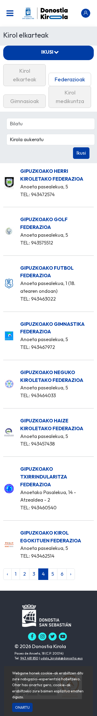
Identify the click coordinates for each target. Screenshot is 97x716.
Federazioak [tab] (69, 79)
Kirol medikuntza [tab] (70, 96)
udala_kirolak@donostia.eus (62, 658)
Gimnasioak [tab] (24, 101)
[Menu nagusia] (10, 13)
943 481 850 (29, 658)
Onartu (22, 707)
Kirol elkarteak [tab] (24, 75)
